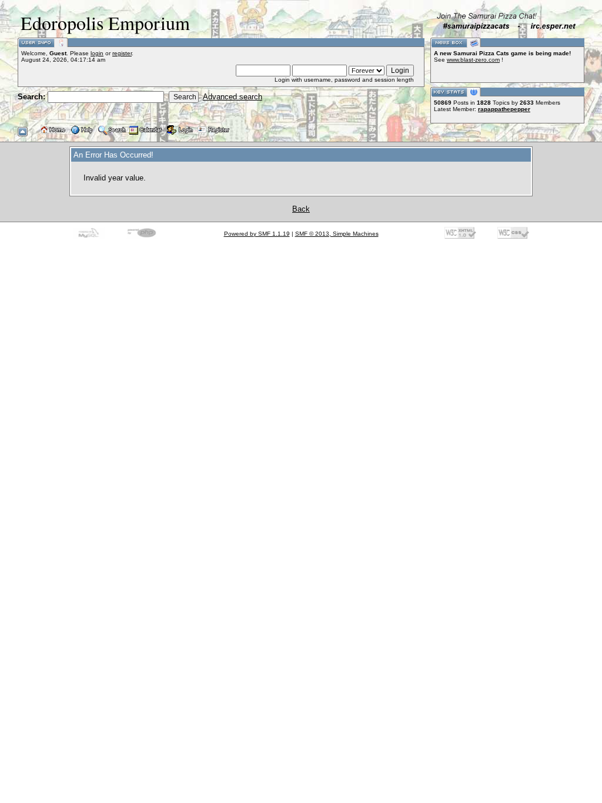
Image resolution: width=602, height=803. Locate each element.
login (97, 53)
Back (301, 209)
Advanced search (232, 96)
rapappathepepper (504, 109)
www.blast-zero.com (473, 59)
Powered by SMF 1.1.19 (257, 233)
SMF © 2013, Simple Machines (337, 233)
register (122, 53)
